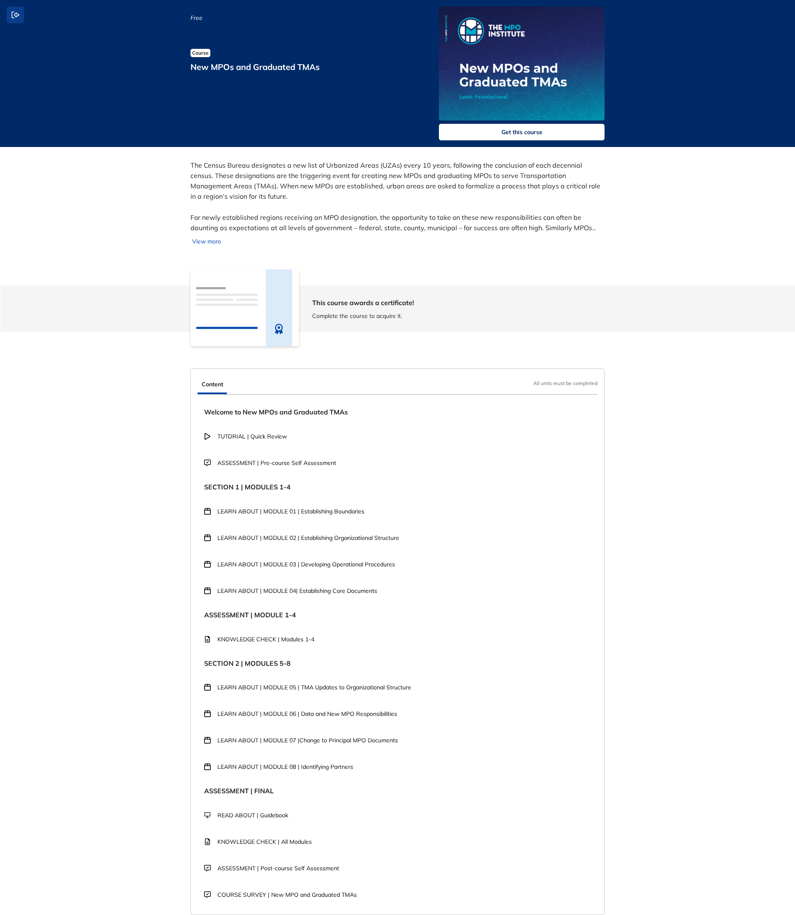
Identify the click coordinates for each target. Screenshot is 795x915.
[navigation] (397, 385)
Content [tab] (212, 384)
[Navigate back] (15, 15)
